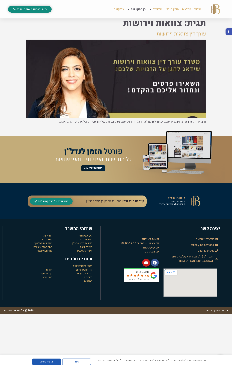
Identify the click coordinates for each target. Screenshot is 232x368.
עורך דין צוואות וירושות (181, 34)
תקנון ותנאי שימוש (82, 266)
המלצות (88, 281)
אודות (49, 270)
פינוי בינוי (47, 239)
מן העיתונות (46, 273)
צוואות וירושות (44, 251)
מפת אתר (47, 277)
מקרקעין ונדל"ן (84, 236)
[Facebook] (155, 263)
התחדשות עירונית (42, 247)
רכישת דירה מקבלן (82, 243)
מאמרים (88, 277)
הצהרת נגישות (84, 273)
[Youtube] (146, 263)
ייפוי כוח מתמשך (43, 243)
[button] (229, 31)
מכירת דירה (86, 247)
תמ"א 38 (47, 236)
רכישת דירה (86, 239)
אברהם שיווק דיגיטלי (217, 310)
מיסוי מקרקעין (84, 251)
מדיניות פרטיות (84, 270)
